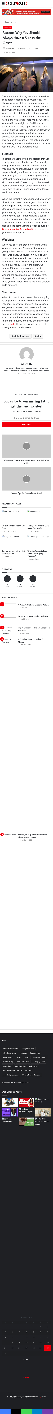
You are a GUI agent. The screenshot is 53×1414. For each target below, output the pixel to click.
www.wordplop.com (22, 1083)
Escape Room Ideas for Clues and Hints (33, 616)
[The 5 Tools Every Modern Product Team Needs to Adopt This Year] (10, 1102)
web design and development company (17, 1070)
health (27, 1057)
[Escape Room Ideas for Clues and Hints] (9, 620)
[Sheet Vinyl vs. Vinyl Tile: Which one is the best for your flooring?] (43, 1102)
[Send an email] (15, 49)
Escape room (35, 1053)
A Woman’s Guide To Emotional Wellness (33, 605)
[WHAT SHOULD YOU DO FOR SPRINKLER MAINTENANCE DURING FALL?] (10, 1214)
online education (23, 1062)
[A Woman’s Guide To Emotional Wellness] (9, 608)
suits (12, 324)
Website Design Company (31, 1075)
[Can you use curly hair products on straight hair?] (13, 542)
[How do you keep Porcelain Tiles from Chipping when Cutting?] (9, 930)
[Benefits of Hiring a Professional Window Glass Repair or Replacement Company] (10, 1112)
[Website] (26, 377)
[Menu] (3, 4)
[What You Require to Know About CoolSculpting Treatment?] (39, 542)
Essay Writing (8, 1057)
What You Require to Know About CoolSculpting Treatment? (37, 553)
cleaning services (9, 1053)
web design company (11, 1075)
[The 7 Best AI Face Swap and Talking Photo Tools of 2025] (26, 1102)
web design (33, 1066)
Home (6, 22)
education (23, 1053)
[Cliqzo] (16, 3)
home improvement (39, 1057)
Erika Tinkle (10, 49)
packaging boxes (39, 1062)
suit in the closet (21, 336)
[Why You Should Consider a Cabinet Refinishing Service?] (43, 1112)
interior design (8, 1062)
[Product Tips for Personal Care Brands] (13, 516)
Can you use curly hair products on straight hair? (13, 552)
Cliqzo (43, 1397)
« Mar (25, 1360)
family (19, 1057)
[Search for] (49, 4)
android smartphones (10, 1049)
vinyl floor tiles (20, 1066)
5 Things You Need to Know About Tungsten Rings (38, 527)
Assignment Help (28, 1049)
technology (7, 1066)
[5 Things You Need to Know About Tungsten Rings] (39, 516)
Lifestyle (14, 22)
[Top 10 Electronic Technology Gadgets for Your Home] (9, 631)
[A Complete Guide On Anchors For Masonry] (9, 734)
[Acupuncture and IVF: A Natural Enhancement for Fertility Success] (26, 1122)
